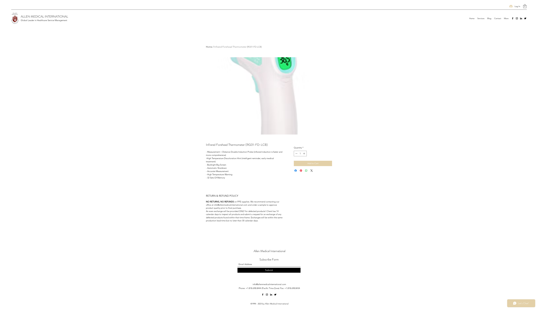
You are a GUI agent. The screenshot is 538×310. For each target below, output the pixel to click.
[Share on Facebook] (295, 170)
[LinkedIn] (521, 18)
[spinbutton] (300, 153)
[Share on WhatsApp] (306, 170)
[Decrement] (296, 153)
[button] (525, 6)
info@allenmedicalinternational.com (269, 284)
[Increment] (304, 153)
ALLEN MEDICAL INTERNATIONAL (44, 16)
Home (209, 46)
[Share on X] (311, 170)
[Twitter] (525, 18)
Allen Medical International (269, 251)
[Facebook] (512, 18)
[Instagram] (516, 18)
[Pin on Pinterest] (301, 170)
